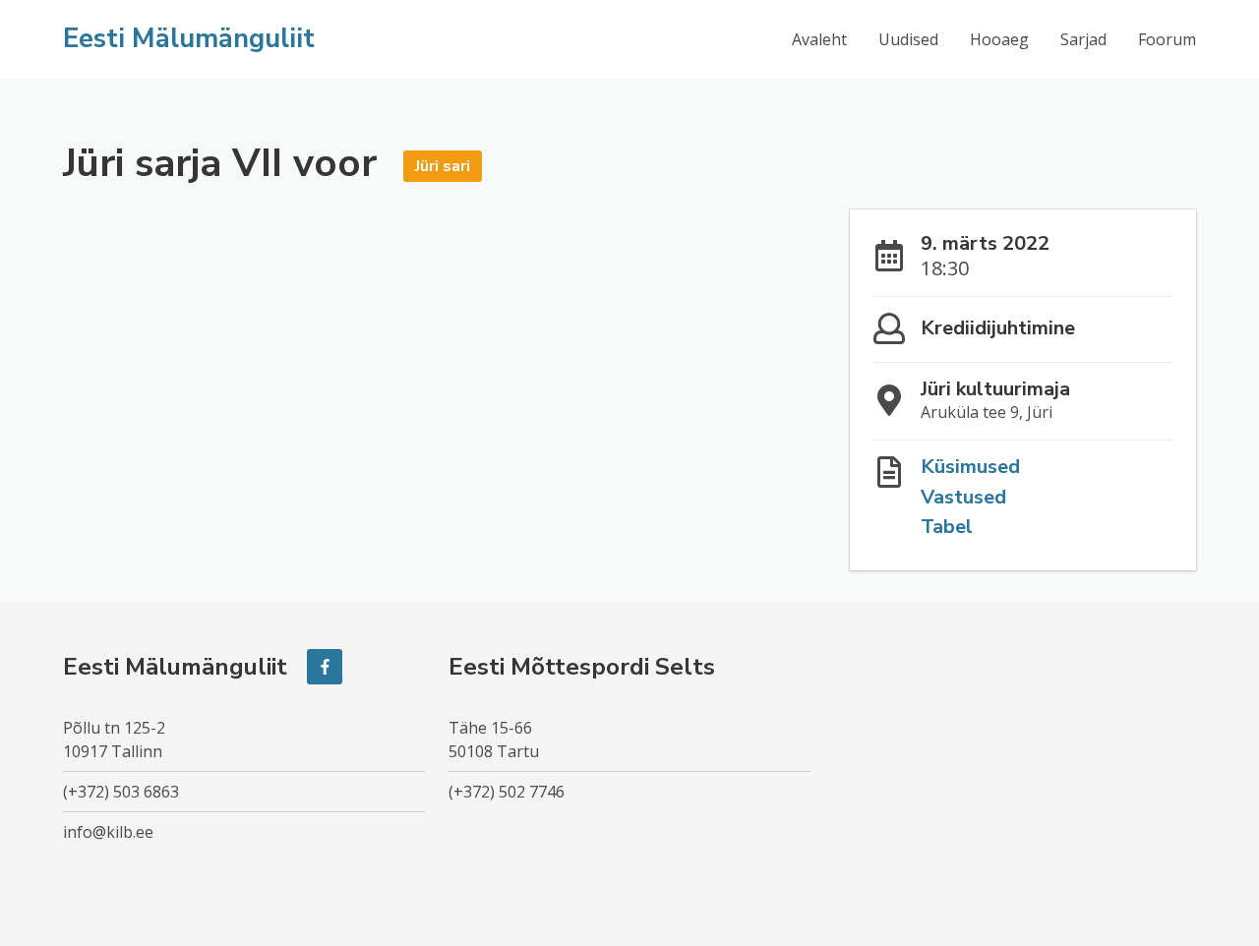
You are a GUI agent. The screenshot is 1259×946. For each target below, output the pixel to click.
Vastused (963, 497)
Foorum (1167, 39)
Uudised (908, 39)
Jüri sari (442, 166)
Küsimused (970, 466)
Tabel (947, 526)
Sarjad (1083, 39)
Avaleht (819, 39)
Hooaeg (999, 39)
